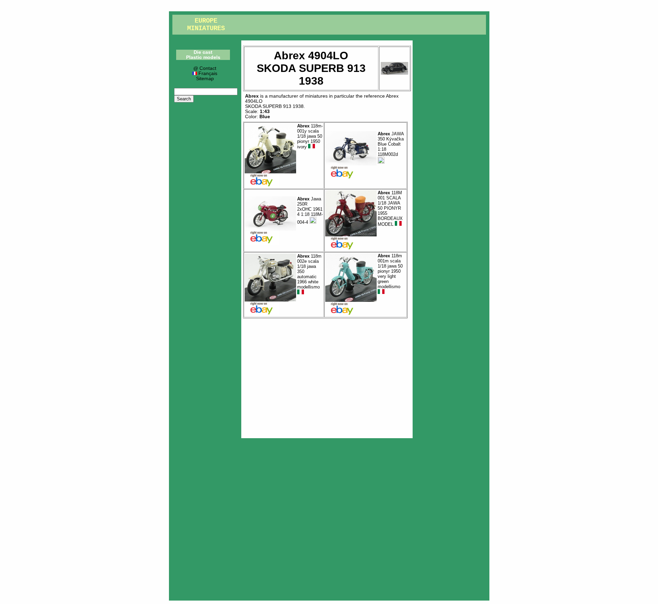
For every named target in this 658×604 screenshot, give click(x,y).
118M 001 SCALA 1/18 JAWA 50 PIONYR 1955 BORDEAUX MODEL (390, 208)
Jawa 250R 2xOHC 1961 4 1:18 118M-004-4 (310, 210)
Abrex (252, 96)
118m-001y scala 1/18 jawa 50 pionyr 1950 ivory (310, 136)
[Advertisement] (327, 376)
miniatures (316, 96)
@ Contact (204, 68)
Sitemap (205, 78)
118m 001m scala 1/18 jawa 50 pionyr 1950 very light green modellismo (390, 271)
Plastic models (203, 57)
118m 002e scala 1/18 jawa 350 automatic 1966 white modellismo (309, 271)
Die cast (203, 52)
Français (207, 73)
